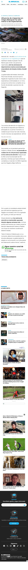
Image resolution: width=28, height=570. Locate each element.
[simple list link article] (14, 297)
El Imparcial (4, 15)
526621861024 (14, 518)
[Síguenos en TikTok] (17, 546)
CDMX (8, 4)
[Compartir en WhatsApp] (2, 52)
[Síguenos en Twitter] (7, 546)
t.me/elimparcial (14, 536)
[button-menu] (2, 1)
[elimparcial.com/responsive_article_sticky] (27, 561)
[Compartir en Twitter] (8, 52)
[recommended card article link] (4, 142)
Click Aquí (14, 523)
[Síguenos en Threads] (21, 546)
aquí (10, 251)
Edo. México (13, 4)
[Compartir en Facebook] (5, 52)
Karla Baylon (5, 48)
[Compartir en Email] (14, 52)
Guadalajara (20, 4)
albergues (17, 15)
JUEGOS (3, 4)
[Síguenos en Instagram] (11, 546)
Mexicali (11, 15)
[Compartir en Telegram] (11, 52)
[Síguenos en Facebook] (4, 546)
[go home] (14, 555)
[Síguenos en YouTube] (14, 546)
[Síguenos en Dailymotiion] (24, 546)
